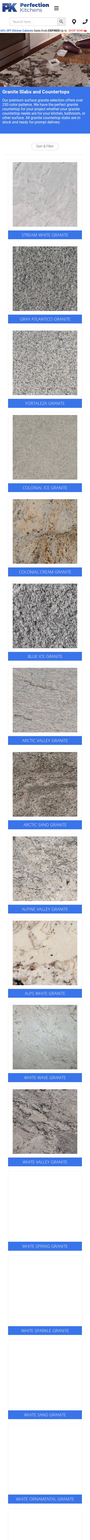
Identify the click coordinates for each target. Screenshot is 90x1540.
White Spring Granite (45, 1246)
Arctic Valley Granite (45, 740)
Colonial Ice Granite (45, 487)
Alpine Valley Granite (45, 909)
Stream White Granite (45, 235)
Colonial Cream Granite (45, 572)
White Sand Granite (45, 1415)
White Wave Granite (45, 1077)
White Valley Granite (45, 1162)
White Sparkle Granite (45, 1330)
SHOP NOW (76, 30)
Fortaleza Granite (45, 403)
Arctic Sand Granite (45, 824)
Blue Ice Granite (45, 656)
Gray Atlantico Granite (45, 319)
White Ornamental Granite (45, 1499)
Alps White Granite (45, 993)
